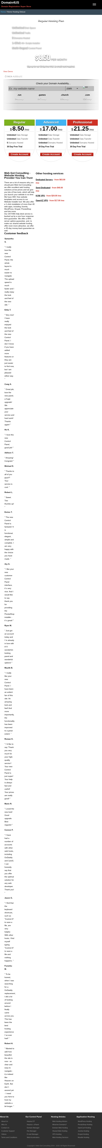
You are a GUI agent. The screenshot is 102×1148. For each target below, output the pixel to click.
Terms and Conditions (9, 1137)
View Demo (8, 71)
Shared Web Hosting (59, 1131)
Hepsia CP (31, 1121)
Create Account (13, 76)
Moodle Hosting (83, 1137)
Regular (19, 122)
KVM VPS (40, 195)
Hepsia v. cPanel (33, 1125)
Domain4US (10, 2)
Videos (3, 1134)
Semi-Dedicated (43, 187)
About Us (4, 1121)
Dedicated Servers (44, 179)
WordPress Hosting (85, 1121)
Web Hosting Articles (59, 1121)
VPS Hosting (56, 1134)
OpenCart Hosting (84, 1128)
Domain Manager (33, 1128)
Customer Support (7, 1131)
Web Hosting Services (60, 1137)
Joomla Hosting (83, 1131)
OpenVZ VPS (42, 200)
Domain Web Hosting (60, 1128)
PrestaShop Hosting (85, 1125)
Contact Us (5, 1128)
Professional (82, 122)
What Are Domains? (59, 1125)
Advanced (51, 122)
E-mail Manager (32, 1134)
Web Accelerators (33, 1137)
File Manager (31, 1131)
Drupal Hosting (83, 1134)
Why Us (4, 1125)
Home (3, 12)
